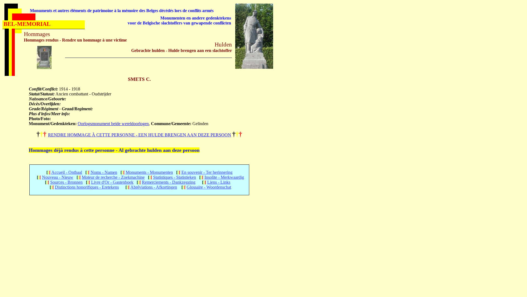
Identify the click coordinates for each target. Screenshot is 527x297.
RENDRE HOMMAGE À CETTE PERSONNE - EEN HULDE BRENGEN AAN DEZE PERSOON (139, 135)
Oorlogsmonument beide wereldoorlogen (113, 123)
